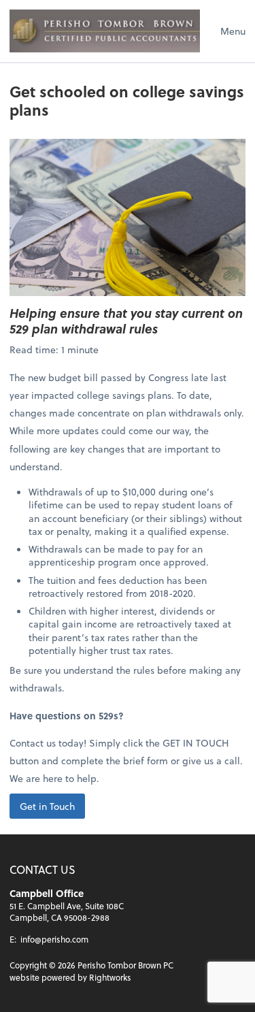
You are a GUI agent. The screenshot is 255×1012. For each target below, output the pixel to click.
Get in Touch (47, 806)
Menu (232, 31)
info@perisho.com (54, 939)
